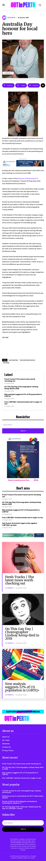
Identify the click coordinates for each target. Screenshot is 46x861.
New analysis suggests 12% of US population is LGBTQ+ (23, 395)
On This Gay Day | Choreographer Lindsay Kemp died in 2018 (21, 387)
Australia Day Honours (27, 360)
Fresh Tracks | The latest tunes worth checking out (19, 380)
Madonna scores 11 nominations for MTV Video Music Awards (22, 797)
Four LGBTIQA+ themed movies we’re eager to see (23, 403)
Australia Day (13, 360)
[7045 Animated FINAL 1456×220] (23, 163)
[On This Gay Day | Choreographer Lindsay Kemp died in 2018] (23, 609)
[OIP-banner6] (23, 712)
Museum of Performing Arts (28, 178)
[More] (43, 85)
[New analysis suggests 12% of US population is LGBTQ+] (23, 664)
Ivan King (6, 363)
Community (8, 73)
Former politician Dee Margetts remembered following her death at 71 (19, 802)
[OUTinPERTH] (23, 5)
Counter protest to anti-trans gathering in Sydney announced (21, 791)
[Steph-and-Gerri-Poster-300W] (23, 460)
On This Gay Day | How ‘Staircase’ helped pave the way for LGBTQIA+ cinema (21, 807)
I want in (23, 431)
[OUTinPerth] (4, 17)
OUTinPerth (11, 18)
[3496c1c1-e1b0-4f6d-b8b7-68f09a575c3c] (23, 535)
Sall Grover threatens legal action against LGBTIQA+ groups (19, 524)
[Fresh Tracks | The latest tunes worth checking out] (23, 557)
